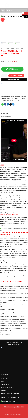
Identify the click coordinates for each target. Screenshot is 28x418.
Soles (24, 16)
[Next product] (2, 58)
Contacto (3, 390)
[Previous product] (5, 58)
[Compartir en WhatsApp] (2, 104)
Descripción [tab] (4, 113)
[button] (2, 5)
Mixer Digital (20, 48)
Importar (16, 411)
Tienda (11, 411)
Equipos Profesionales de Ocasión (10, 393)
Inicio (2, 48)
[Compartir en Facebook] (5, 104)
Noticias (3, 381)
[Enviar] (25, 10)
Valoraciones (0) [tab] (6, 116)
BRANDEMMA (22, 416)
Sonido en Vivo (10, 48)
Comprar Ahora (14, 80)
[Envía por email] (10, 104)
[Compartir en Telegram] (13, 104)
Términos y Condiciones (7, 387)
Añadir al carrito (16, 75)
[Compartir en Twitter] (8, 104)
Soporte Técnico (5, 384)
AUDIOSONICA (5, 378)
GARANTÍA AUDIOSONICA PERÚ (17, 409)
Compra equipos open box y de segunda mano (14, 412)
